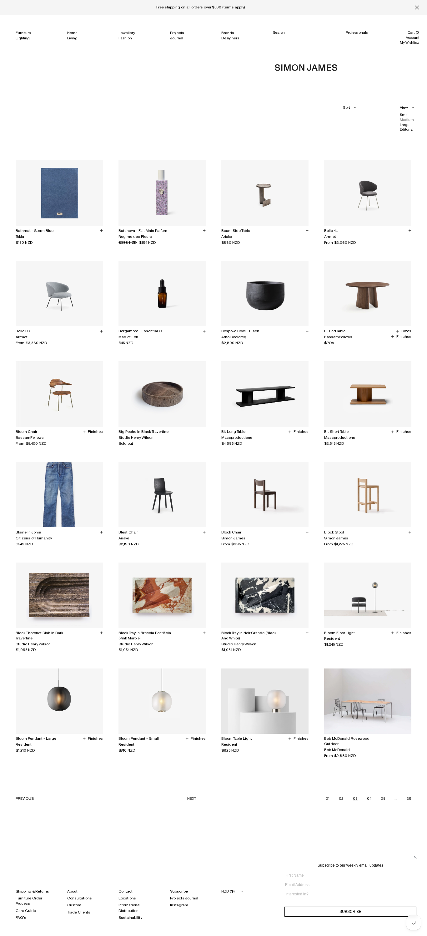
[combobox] (348, 894)
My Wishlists (409, 42)
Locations (127, 898)
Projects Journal (184, 898)
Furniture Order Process (29, 901)
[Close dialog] (415, 857)
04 (369, 798)
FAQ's (21, 917)
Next (191, 798)
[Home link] (306, 67)
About (72, 891)
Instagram (179, 905)
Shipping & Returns (32, 891)
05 (383, 798)
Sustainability (130, 917)
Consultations (79, 898)
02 (341, 798)
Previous (25, 798)
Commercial (356, 39)
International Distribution (129, 908)
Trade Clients (78, 912)
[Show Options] (415, 896)
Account (412, 37)
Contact (125, 891)
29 (409, 798)
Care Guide (26, 910)
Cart (413, 32)
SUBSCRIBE (350, 911)
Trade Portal (356, 45)
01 (327, 798)
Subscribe (179, 891)
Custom (74, 905)
